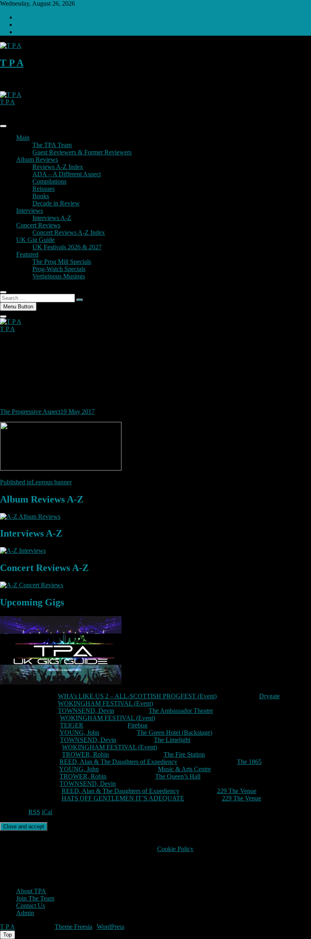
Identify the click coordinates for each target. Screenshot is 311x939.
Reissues (43, 188)
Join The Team (35, 898)
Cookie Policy (175, 848)
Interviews (29, 210)
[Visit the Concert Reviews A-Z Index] (31, 585)
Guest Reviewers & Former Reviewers (82, 152)
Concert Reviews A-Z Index (68, 232)
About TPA (31, 891)
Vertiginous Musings (58, 276)
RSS (34, 812)
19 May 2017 (77, 411)
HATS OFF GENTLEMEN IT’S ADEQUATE (123, 798)
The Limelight (172, 739)
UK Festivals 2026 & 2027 (67, 247)
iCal (47, 812)
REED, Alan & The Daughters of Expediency (118, 761)
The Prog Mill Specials (61, 261)
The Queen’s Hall (177, 776)
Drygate (269, 696)
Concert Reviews (38, 225)
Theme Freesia (73, 926)
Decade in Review (56, 203)
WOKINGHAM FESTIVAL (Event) (105, 703)
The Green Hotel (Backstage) (174, 732)
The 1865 (249, 761)
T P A (11, 63)
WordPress (110, 926)
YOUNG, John (79, 732)
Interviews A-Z (51, 217)
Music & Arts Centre (184, 769)
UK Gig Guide (35, 239)
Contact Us (30, 905)
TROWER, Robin (85, 754)
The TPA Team (52, 144)
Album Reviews (37, 159)
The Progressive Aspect (30, 411)
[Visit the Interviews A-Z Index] (23, 550)
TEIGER (71, 725)
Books (40, 196)
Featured (27, 254)
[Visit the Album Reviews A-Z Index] (30, 516)
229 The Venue (236, 790)
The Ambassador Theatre (181, 710)
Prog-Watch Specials (58, 268)
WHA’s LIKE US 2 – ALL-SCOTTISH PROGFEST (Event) (137, 696)
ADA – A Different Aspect (66, 174)
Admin (25, 912)
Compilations (49, 181)
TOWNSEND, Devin (86, 710)
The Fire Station (184, 754)
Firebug (137, 725)
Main (23, 137)
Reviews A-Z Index (57, 166)
